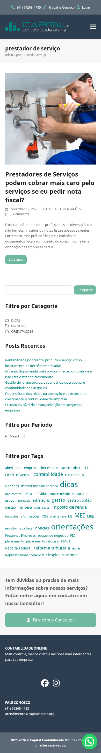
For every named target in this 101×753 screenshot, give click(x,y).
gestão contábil (80, 500)
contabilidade (48, 474)
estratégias (41, 500)
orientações (72, 526)
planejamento (14, 541)
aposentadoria (71, 468)
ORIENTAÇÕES (70, 209)
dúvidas (41, 493)
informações (30, 516)
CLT (85, 468)
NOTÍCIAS (18, 325)
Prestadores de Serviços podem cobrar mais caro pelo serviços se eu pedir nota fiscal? (50, 187)
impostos (11, 516)
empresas (80, 493)
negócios (11, 528)
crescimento (74, 474)
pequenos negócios (53, 535)
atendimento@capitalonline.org (29, 713)
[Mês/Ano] (17, 436)
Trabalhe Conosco (62, 7)
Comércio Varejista (18, 475)
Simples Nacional (62, 554)
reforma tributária (52, 548)
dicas (69, 484)
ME (70, 516)
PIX (72, 535)
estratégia (24, 500)
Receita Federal (18, 548)
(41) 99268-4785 (29, 7)
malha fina (58, 516)
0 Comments (20, 214)
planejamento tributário (42, 541)
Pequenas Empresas (20, 535)
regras (76, 548)
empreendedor (59, 494)
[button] (93, 27)
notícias (42, 528)
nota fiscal (26, 528)
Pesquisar (84, 289)
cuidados (12, 486)
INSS (45, 516)
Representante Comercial (24, 555)
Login (86, 7)
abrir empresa (49, 468)
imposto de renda (69, 507)
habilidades (41, 507)
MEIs (91, 516)
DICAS (54, 209)
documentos (13, 494)
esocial (10, 500)
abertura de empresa (21, 467)
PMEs (65, 541)
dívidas (28, 494)
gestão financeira (18, 507)
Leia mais (16, 259)
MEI (79, 515)
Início (9, 55)
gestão (58, 500)
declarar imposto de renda (39, 486)
